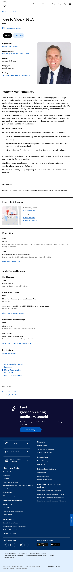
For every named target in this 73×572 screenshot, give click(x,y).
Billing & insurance (29, 218)
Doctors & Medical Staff (9, 392)
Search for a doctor (11, 12)
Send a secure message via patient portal (16, 75)
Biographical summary (18, 91)
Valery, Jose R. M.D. (11, 395)
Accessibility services (30, 220)
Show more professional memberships (15, 343)
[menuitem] (7, 35)
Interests (7, 184)
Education (7, 233)
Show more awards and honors (12, 313)
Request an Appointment (13, 28)
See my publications (9, 353)
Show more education (9, 262)
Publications (19, 35)
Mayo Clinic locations (13, 202)
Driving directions (29, 210)
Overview (8, 35)
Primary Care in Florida (10, 46)
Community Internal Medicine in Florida (15, 54)
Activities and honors (13, 271)
